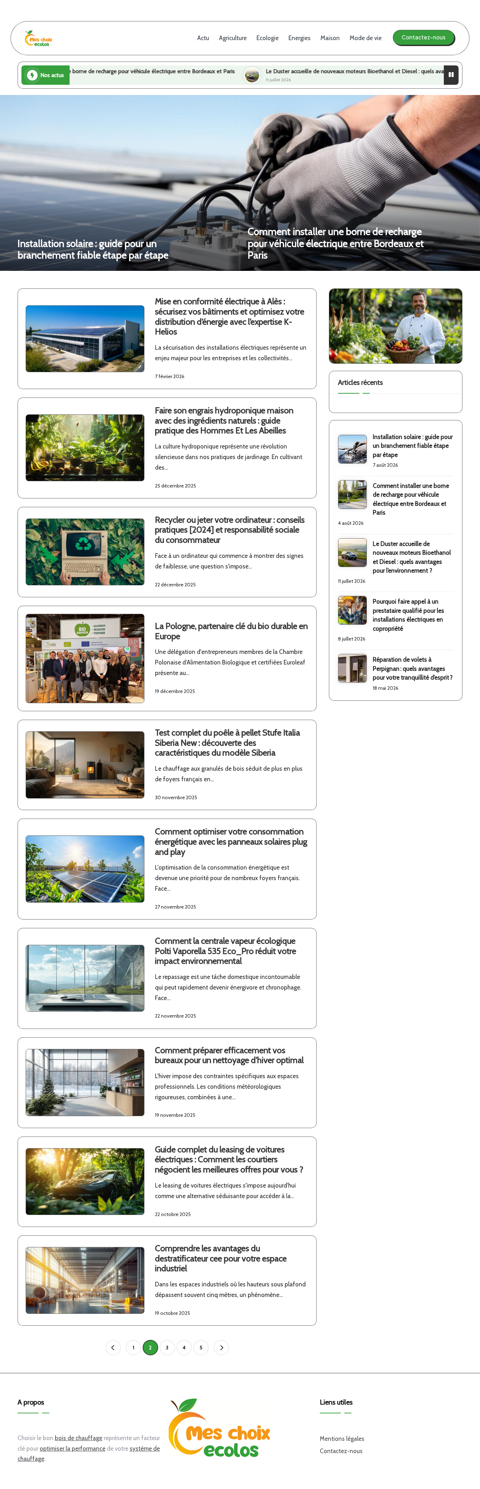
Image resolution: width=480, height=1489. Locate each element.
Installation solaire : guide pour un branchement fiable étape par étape (93, 249)
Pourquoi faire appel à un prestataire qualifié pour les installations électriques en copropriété (408, 615)
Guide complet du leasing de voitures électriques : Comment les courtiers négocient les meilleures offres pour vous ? (229, 1159)
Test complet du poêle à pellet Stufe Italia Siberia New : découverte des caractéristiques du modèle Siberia (227, 742)
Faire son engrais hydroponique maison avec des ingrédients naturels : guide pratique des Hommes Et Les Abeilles (224, 420)
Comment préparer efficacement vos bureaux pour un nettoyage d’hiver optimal (229, 1055)
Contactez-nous (341, 1451)
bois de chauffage (78, 1438)
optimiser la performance (72, 1448)
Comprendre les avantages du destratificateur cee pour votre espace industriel (221, 1258)
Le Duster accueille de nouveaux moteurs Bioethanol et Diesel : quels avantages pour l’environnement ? (309, 71)
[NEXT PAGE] (221, 1347)
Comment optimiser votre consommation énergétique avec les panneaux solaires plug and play (231, 841)
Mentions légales (342, 1438)
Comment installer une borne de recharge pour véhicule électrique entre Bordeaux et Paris (336, 243)
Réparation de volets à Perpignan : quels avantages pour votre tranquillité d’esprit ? (413, 668)
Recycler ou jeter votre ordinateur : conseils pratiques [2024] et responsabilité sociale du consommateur (230, 530)
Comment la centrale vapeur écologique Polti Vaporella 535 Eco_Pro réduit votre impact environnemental (225, 951)
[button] (423, 37)
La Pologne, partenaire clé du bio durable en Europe (231, 631)
